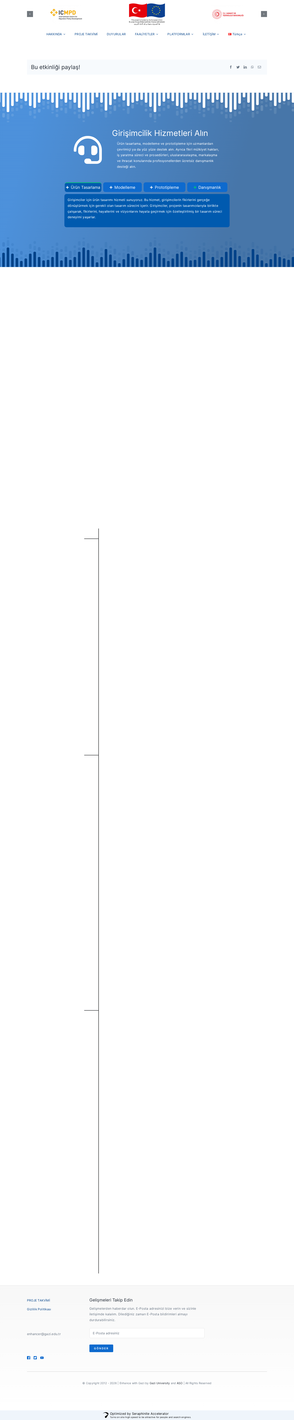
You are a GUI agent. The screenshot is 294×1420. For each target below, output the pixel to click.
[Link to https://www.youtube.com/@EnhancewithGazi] (47, 1357)
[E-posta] (259, 67)
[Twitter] (238, 67)
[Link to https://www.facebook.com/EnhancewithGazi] (28, 1357)
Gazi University (160, 1383)
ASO (180, 1383)
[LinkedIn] (245, 67)
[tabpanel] (147, 210)
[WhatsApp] (252, 67)
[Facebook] (230, 67)
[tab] (83, 187)
